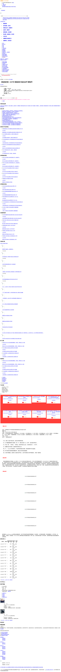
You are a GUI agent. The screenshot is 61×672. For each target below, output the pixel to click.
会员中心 (1, 650)
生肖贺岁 (3, 63)
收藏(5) (11, 79)
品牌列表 (26, 667)
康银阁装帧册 (4, 62)
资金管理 (3, 651)
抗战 (7, 17)
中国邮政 (18, 105)
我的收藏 (3, 653)
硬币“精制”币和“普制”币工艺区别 (8, 116)
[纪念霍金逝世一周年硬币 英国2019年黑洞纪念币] (3, 255)
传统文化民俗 (4, 61)
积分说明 (3, 640)
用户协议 (3, 654)
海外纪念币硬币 (5, 56)
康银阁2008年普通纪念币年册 (7, 321)
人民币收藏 (4, 48)
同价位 (1, 243)
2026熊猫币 (10, 17)
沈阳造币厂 (6, 105)
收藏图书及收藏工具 (7, 38)
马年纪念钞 (20, 17)
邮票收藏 (3, 50)
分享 (9, 79)
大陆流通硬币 (4, 68)
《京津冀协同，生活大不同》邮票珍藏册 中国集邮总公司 (12, 298)
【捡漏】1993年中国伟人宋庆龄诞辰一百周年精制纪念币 (11, 271)
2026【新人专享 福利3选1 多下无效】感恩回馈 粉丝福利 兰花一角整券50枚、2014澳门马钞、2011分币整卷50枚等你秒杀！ (22, 332)
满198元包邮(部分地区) (5, 634)
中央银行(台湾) (30, 105)
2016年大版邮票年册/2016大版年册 (8, 309)
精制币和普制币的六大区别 (6, 115)
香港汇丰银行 (51, 105)
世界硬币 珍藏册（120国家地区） (8, 249)
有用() (16, 604)
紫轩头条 (3, 44)
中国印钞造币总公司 (23, 105)
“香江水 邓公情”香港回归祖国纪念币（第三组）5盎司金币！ (12, 122)
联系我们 (20, 667)
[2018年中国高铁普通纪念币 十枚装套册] (3, 262)
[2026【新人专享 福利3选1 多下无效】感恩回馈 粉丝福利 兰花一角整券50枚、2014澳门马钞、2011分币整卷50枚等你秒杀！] (3, 331)
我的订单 (4, 4)
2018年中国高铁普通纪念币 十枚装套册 (8, 264)
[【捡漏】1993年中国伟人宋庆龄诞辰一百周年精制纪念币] (3, 270)
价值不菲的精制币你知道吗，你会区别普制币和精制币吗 (11, 117)
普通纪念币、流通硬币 (7, 27)
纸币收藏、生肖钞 (6, 25)
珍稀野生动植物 (5, 64)
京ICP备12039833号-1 (49, 669)
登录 (13, 2)
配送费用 (3, 646)
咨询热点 (3, 638)
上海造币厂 (15, 105)
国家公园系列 (4, 54)
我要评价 (9, 591)
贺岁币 (26, 18)
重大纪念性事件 (5, 66)
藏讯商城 (35, 667)
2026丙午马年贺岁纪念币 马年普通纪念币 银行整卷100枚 (11, 338)
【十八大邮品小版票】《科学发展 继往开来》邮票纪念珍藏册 (12, 292)
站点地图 (8, 667)
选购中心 (4, 667)
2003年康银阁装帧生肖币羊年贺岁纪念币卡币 (10, 279)
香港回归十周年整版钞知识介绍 (7, 120)
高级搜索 (7, 6)
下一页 (8, 579)
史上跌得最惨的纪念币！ (6, 119)
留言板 (42, 667)
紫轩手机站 (14, 6)
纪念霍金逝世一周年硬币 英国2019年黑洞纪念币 (10, 256)
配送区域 (3, 648)
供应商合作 (17, 667)
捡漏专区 (3, 49)
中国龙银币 (14, 17)
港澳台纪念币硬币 (5, 70)
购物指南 (1, 637)
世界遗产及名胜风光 (5, 69)
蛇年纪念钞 (16, 18)
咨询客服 (1, 628)
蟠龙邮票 (3, 57)
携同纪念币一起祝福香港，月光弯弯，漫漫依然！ (10, 111)
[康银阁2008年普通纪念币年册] (3, 319)
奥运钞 (11, 18)
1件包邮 (23, 18)
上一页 (6, 579)
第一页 (3, 579)
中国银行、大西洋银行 (40, 105)
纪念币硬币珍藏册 (5, 67)
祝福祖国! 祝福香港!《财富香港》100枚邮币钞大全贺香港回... (12, 110)
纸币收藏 (3, 51)
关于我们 (1, 667)
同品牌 (4, 243)
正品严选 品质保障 (4, 632)
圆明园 (9, 18)
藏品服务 (1, 656)
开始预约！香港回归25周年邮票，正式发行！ (10, 112)
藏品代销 (3, 658)
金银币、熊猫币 (6, 29)
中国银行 (34, 105)
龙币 (13, 18)
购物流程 (3, 639)
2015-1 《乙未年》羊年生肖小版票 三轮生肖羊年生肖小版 (12, 286)
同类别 (6, 243)
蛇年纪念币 (20, 18)
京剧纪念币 (5, 17)
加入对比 (1, 84)
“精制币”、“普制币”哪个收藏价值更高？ (9, 114)
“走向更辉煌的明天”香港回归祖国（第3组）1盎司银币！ (11, 121)
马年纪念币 (24, 17)
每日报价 (3, 53)
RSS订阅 (32, 667)
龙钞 (17, 17)
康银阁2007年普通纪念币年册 (7, 315)
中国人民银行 (10, 105)
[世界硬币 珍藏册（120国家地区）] (3, 247)
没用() (19, 604)
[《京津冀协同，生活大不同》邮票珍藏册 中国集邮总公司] (3, 296)
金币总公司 (2, 105)
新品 (3, 45)
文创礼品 (5, 36)
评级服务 (3, 659)
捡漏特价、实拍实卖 (7, 40)
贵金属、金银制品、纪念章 (8, 34)
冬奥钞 (5, 19)
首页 (3, 43)
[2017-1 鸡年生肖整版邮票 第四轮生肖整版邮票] (3, 302)
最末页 (11, 579)
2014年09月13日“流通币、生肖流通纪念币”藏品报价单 (11, 123)
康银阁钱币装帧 (56, 105)
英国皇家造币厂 (46, 105)
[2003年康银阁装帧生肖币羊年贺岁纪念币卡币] (3, 277)
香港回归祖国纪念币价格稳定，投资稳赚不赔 (10, 118)
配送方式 (1, 645)
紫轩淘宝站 (39, 667)
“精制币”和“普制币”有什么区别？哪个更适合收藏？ (11, 113)
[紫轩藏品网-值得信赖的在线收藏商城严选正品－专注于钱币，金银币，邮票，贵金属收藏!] (0, 8)
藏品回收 (3, 657)
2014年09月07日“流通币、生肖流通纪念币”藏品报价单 (11, 124)
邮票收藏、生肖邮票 (7, 32)
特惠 (3, 46)
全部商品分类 (3, 21)
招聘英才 (13, 667)
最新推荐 (5, 23)
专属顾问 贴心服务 (4, 635)
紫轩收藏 (3, 6)
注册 (3, 3)
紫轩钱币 (29, 667)
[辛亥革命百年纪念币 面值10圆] (3, 325)
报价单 (11, 667)
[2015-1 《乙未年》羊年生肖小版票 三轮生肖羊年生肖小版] (3, 285)
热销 (3, 47)
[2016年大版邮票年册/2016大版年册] (3, 308)
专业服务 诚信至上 (4, 633)
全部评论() (4, 593)
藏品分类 (10, 6)
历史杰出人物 (4, 65)
